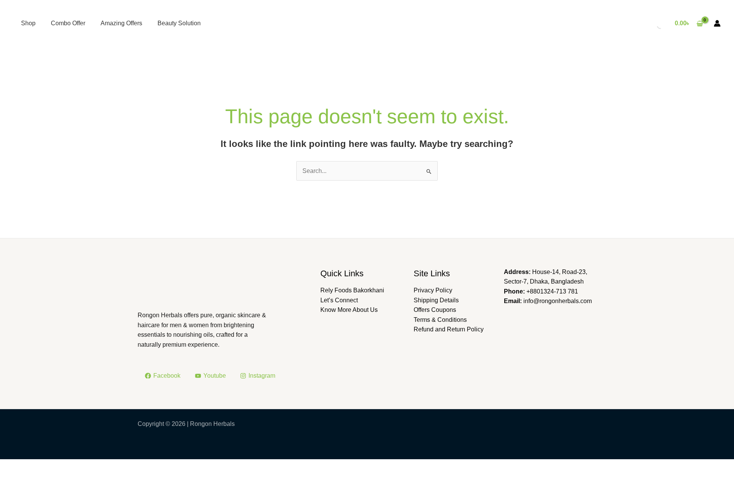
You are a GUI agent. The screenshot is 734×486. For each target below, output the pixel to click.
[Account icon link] (717, 23)
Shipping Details (436, 300)
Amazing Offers (121, 23)
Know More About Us (349, 310)
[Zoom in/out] (13, 466)
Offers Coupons (435, 310)
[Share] (68, 466)
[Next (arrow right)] (41, 479)
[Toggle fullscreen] (41, 466)
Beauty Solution (179, 23)
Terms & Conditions (440, 319)
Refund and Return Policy (449, 329)
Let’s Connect (339, 300)
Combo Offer (68, 23)
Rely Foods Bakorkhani (352, 290)
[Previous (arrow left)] (13, 479)
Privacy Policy (433, 290)
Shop (28, 23)
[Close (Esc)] (96, 466)
